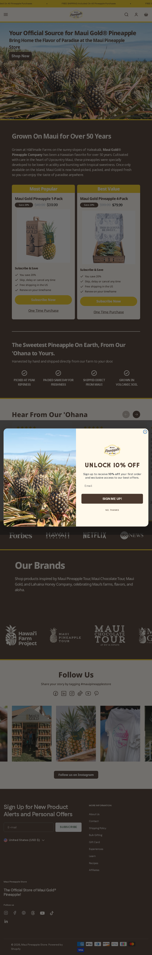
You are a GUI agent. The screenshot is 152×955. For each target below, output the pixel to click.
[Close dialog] (145, 432)
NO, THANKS (112, 510)
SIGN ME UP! (112, 499)
